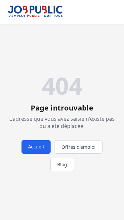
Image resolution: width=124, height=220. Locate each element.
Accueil (36, 146)
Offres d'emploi (79, 147)
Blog (62, 164)
